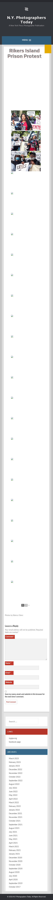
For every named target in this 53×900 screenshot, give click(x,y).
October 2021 (14, 821)
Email (8, 673)
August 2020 (14, 872)
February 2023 (15, 762)
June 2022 (13, 792)
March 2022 (14, 803)
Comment (10, 637)
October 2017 (14, 887)
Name (8, 663)
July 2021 (13, 832)
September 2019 (15, 883)
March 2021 (14, 847)
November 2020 (15, 861)
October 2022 (14, 777)
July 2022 (13, 788)
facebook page (15, 742)
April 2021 (13, 843)
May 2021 (13, 839)
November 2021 (15, 817)
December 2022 (15, 769)
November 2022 (15, 773)
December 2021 (15, 813)
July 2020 (13, 876)
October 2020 (14, 865)
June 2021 (13, 836)
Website (9, 682)
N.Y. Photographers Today (26, 19)
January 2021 (14, 854)
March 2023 (14, 758)
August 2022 (14, 784)
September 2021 (15, 825)
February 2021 (15, 850)
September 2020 (15, 869)
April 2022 (13, 799)
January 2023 (14, 766)
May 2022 (13, 795)
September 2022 (15, 781)
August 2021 (14, 828)
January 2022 (14, 810)
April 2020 (13, 880)
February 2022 (15, 806)
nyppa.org (13, 738)
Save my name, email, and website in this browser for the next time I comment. (25, 695)
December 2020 (15, 858)
